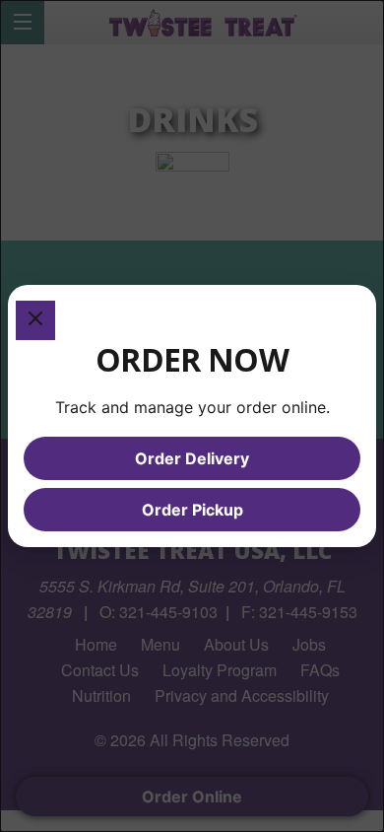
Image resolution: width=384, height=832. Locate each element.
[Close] (35, 320)
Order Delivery (192, 458)
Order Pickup (192, 510)
